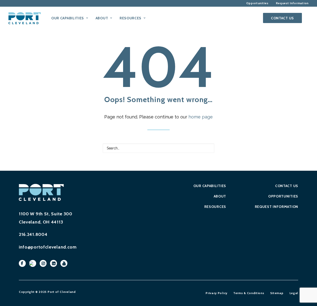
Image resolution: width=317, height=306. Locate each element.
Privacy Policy (216, 293)
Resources (215, 206)
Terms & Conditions (248, 293)
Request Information (276, 206)
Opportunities (283, 196)
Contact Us (286, 186)
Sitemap (277, 293)
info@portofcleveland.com (48, 247)
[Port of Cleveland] (27, 18)
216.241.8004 (33, 234)
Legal (294, 293)
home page (200, 116)
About (220, 196)
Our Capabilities (209, 186)
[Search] (306, 18)
